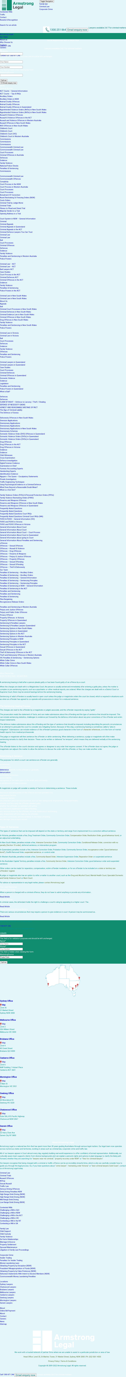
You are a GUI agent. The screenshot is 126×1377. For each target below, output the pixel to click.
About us (3, 40)
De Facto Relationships (9, 1239)
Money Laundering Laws (9, 1263)
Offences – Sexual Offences (11, 546)
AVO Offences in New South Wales (14, 126)
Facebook (4, 51)
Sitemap (3, 1324)
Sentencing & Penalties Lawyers (13, 623)
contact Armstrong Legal (54, 883)
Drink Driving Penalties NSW (11, 1192)
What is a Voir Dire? (8, 490)
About (2, 1308)
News (2, 1321)
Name (3, 59)
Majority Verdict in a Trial (10, 211)
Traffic (2, 15)
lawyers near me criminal (43, 1159)
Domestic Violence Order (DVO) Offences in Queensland (22, 434)
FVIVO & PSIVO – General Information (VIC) (17, 519)
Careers (3, 48)
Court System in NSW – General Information (18, 219)
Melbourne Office (8, 1020)
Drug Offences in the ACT (10, 445)
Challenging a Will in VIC (9, 1218)
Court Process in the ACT (10, 275)
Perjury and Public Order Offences (14, 612)
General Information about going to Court (16, 538)
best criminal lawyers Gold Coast (105, 1166)
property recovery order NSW (67, 1159)
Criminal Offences (7, 245)
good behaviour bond (110, 835)
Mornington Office (8, 1077)
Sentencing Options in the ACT (12, 634)
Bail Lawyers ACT (7, 269)
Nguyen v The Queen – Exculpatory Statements (19, 477)
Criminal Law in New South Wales (13, 296)
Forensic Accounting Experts (11, 469)
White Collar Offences (9, 666)
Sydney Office (6, 1001)
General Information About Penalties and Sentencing (21, 540)
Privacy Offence (6, 615)
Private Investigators (8, 479)
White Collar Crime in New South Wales (15, 663)
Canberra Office (7, 1058)
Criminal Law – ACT (8, 264)
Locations (4, 1282)
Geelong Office (7, 1093)
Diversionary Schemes (9, 431)
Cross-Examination (7, 458)
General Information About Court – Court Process (20, 532)
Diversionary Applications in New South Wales (18, 429)
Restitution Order (94, 835)
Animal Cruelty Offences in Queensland (15, 107)
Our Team (4, 37)
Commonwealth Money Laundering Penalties (18, 1276)
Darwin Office (6, 1126)
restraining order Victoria (78, 1166)
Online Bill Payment (7, 1311)
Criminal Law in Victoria (9, 333)
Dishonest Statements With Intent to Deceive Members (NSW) (25, 1274)
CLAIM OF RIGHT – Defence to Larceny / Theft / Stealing (23, 402)
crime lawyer (61, 1166)
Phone (3, 65)
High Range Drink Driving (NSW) (12, 1194)
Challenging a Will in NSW (10, 1213)
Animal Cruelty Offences (10, 102)
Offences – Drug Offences (11, 551)
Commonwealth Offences (10, 179)
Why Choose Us (6, 42)
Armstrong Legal (6, 34)
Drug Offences (6, 442)
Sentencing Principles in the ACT (13, 644)
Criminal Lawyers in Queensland (12, 362)
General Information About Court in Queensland (19, 535)
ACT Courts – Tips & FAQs (10, 94)
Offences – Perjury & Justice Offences (16, 557)
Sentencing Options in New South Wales (16, 628)
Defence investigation (8, 461)
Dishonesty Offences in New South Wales (16, 418)
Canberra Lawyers (7, 1295)
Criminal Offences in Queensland (13, 376)
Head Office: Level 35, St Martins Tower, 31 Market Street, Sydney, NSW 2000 (54, 1357)
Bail (1, 240)
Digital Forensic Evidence (10, 463)
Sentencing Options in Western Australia (16, 636)
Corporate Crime (46, 9)
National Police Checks (9, 166)
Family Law (4, 1229)
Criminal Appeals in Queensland (12, 227)
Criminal (3, 221)
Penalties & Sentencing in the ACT (13, 589)
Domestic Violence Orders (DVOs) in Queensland (19, 436)
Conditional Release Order (92, 843)
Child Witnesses (6, 455)
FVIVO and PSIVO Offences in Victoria (15, 524)
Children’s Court (6, 128)
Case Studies (5, 272)
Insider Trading (6, 1258)
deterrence (4, 770)
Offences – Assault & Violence (12, 548)
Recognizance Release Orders (12, 602)
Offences (4, 352)
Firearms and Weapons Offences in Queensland (19, 506)
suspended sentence (33, 852)
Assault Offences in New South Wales (15, 123)
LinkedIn (3, 933)
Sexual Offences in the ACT (11, 650)
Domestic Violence (7, 378)
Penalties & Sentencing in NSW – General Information (21, 586)
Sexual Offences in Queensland (12, 647)
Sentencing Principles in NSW (11, 639)
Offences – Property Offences (12, 559)
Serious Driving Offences (10, 1189)
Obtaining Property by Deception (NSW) (16, 1266)
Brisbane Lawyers (7, 1290)
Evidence (3, 160)
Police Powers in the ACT (10, 291)
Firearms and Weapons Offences (13, 500)
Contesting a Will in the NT (10, 1221)
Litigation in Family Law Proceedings (14, 1250)
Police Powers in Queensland (11, 389)
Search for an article (8, 25)
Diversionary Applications (10, 423)
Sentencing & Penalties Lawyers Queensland (17, 626)
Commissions (5, 139)
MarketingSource (7, 72)
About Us (3, 301)
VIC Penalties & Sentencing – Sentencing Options (19, 658)
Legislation (4, 384)
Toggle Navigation (46, 1)
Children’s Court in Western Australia (14, 136)
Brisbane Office (7, 1039)
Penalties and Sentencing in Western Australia (18, 256)
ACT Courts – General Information (14, 91)
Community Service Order (56, 861)
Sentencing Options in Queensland (13, 631)
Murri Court (28, 878)
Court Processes (6, 152)
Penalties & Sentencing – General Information (18, 578)
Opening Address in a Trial (10, 214)
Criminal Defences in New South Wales (15, 312)
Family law (43, 4)
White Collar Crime (7, 660)
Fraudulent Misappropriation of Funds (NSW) (17, 1268)
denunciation (5, 772)
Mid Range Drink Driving (9, 1200)
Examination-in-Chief (8, 466)
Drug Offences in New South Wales (14, 320)
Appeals (3, 304)
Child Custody (5, 1234)
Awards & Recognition (9, 20)
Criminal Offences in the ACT (11, 280)
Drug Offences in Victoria (10, 447)
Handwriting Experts (8, 471)
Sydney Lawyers (6, 1284)
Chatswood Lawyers (8, 1287)
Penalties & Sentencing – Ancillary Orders (16, 572)
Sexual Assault (6, 1184)
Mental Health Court (99, 875)
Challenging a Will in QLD (9, 1210)
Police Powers (5, 259)
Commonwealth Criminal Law (11, 147)
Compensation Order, (78, 835)
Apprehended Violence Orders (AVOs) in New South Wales (23, 110)
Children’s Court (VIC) (8, 134)
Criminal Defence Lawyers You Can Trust (16, 232)
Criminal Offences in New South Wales (15, 317)
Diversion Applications (9, 421)
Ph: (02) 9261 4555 (93, 1357)
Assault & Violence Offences (11, 115)
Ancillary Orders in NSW (9, 99)
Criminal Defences (7, 373)
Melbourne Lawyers (8, 1292)
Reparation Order (86, 857)
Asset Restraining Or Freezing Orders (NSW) (17, 198)
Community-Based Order (46, 857)
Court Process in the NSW (10, 184)
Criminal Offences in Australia (12, 155)
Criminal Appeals (6, 224)
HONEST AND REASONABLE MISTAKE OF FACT (19, 407)
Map (4, 1005)
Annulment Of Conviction (10, 195)
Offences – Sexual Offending (12, 562)
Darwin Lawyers (6, 1303)
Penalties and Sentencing (10, 354)
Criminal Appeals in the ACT (11, 229)
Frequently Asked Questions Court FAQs (16, 514)
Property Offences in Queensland (13, 620)
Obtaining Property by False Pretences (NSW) (18, 1271)
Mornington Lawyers (8, 1300)
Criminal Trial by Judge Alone (11, 203)
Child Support (5, 1231)
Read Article (5, 897)
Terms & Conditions (68, 1361)
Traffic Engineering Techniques (12, 482)
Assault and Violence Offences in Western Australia (20, 120)
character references (91, 730)
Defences (4, 158)
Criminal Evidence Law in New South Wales (17, 315)
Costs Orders (5, 200)
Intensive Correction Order (46, 843)
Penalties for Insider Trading (11, 1260)
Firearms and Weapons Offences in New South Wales (21, 503)
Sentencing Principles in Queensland (14, 642)
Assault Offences (7, 1178)
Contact (3, 17)
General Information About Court (13, 527)
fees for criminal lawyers (92, 1159)
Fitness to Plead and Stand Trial (12, 208)
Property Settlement (8, 1245)
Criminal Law (44, 7)
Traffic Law (4, 1186)
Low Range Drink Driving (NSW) (12, 1202)
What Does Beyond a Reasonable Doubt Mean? (19, 487)
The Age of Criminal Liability (11, 410)
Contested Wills (6, 12)
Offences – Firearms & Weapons (13, 554)
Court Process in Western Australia (14, 187)
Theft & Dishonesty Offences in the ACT (16, 652)
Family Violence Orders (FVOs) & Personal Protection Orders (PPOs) (27, 495)
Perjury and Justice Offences (12, 610)
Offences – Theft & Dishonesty (12, 567)
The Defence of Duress (9, 413)
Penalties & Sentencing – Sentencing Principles (19, 581)
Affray (2, 1181)
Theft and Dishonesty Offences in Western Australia (21, 655)
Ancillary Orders (6, 96)
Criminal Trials (5, 206)
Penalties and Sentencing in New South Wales (18, 325)
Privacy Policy (53, 1361)
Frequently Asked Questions (11, 508)
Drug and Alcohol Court (80, 875)
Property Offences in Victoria (12, 618)
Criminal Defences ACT (9, 277)
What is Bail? (5, 392)
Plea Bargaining (6, 599)
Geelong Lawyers (7, 1298)
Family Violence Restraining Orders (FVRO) (17, 498)
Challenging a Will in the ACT (11, 1215)
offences (3, 543)
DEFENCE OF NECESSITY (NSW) (12, 405)
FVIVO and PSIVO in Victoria (11, 522)
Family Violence (6, 163)
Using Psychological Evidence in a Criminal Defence (20, 485)
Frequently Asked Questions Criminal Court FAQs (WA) (21, 516)
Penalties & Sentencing (9, 168)
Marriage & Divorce (7, 1242)
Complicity (4, 182)
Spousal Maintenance (8, 1247)
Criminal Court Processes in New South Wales (18, 309)
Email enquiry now (9, 83)
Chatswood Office (8, 1109)
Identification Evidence (9, 474)
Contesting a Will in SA (9, 1223)
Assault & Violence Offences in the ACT (16, 118)
